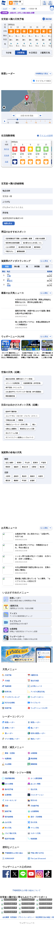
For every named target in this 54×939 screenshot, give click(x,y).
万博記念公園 (10, 420)
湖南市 (16, 467)
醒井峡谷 (37, 247)
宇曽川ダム (9, 251)
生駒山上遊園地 (11, 429)
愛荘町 (8, 480)
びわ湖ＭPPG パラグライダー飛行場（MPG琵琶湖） (24, 392)
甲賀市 (43, 463)
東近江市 (25, 467)
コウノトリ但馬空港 (13, 383)
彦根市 (16, 476)
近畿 (14, 8)
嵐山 (34, 424)
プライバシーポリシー (26, 917)
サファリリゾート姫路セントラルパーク (19, 437)
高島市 (32, 476)
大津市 (8, 476)
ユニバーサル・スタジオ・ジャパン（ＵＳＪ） (22, 416)
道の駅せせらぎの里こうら (32, 243)
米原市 (40, 476)
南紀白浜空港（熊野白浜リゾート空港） (19, 379)
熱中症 (6, 149)
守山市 (27, 463)
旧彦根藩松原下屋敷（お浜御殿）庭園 (19, 238)
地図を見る (8, 223)
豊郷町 (16, 480)
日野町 (34, 467)
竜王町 (42, 467)
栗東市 (35, 463)
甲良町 (24, 480)
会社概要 (6, 917)
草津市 (19, 463)
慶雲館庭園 (21, 251)
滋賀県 (23, 8)
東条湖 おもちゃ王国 (27, 429)
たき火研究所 (10, 247)
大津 (9, 276)
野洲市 (8, 467)
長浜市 (24, 476)
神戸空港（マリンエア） (14, 387)
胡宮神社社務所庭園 (13, 243)
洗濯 (6, 162)
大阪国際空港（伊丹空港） (32, 383)
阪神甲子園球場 (11, 412)
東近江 (10, 281)
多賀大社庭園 (40, 238)
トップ (5, 8)
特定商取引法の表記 (43, 917)
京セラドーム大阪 (12, 433)
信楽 (9, 285)
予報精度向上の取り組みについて (26, 890)
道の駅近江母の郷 (24, 247)
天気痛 (6, 155)
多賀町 (32, 480)
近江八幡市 (9, 463)
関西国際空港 (10, 396)
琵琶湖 (20, 420)
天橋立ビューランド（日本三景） (17, 424)
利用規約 (13, 917)
